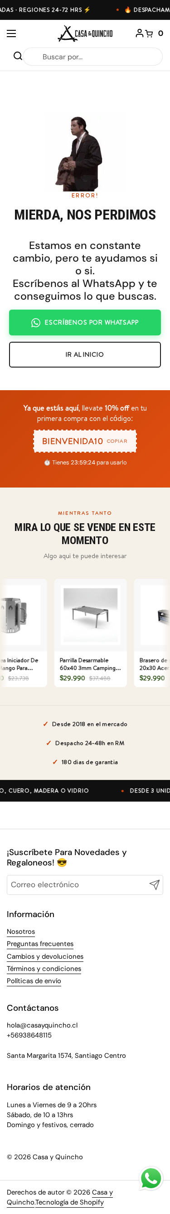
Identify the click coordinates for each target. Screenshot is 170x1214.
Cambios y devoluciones (45, 956)
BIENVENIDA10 (84, 441)
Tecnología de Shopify (69, 1202)
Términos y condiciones (44, 968)
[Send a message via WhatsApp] (151, 1178)
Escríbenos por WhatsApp (91, 322)
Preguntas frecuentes (40, 943)
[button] (154, 33)
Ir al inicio (85, 354)
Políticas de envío (34, 980)
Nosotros (21, 931)
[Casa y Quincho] (85, 33)
